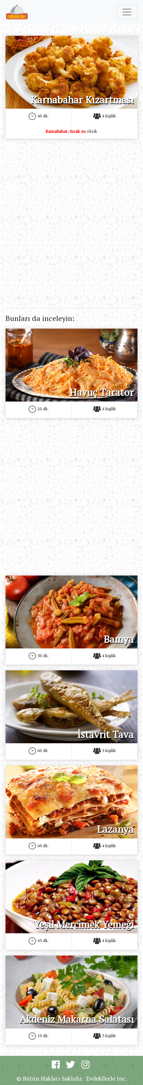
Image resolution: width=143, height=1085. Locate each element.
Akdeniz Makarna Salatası (77, 1019)
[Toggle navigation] (127, 12)
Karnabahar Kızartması (82, 99)
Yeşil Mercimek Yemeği (84, 924)
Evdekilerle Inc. (106, 1078)
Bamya (119, 639)
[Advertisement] (71, 215)
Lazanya (115, 829)
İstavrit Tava (105, 734)
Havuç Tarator (102, 392)
